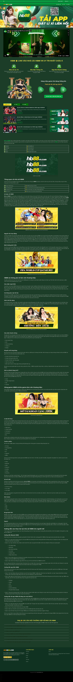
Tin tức (63, 4)
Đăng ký (66, 1)
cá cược (35, 196)
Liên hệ (27, 653)
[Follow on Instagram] (6, 660)
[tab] (7, 104)
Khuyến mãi (58, 4)
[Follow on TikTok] (8, 660)
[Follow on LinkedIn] (14, 660)
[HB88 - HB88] (7, 4)
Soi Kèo (68, 4)
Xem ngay (19, 122)
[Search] (3, 1)
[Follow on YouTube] (16, 660)
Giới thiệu (27, 651)
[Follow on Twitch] (18, 660)
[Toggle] (5, 626)
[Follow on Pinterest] (12, 660)
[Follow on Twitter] (10, 660)
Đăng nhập (60, 1)
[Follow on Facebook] (4, 660)
